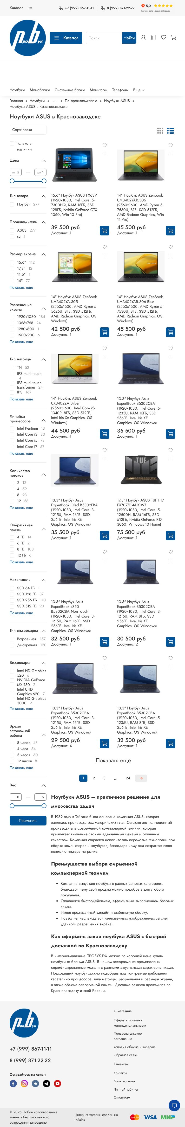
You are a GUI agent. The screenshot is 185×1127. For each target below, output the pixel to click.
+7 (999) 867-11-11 (79, 8)
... (55, 101)
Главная (16, 100)
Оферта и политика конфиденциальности (130, 1023)
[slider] (12, 181)
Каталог (16, 8)
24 (128, 778)
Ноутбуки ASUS (117, 100)
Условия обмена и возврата (135, 1047)
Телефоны (120, 90)
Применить (28, 820)
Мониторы (98, 90)
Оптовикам (122, 1097)
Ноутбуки (17, 90)
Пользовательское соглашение (128, 1036)
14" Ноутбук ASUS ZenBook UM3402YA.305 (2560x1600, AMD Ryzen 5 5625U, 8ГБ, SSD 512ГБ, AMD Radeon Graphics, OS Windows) (74, 309)
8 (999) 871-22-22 (120, 8)
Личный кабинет (126, 1089)
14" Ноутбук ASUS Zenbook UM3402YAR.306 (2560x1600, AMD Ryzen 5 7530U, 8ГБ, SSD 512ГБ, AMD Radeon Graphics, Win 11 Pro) (140, 207)
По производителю (81, 100)
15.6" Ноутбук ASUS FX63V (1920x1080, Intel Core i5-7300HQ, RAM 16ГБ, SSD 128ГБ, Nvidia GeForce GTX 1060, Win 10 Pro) (74, 204)
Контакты (120, 1073)
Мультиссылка (124, 1081)
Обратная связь (126, 1054)
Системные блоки (70, 90)
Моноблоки (40, 90)
